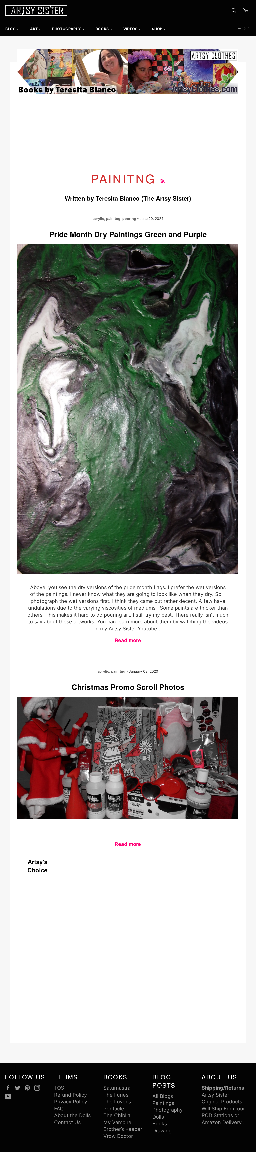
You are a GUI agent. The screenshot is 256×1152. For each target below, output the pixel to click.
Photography (167, 1110)
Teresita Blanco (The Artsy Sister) (143, 198)
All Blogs (162, 1096)
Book (158, 1124)
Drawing (162, 1131)
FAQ (59, 1109)
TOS (59, 1088)
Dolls (158, 1117)
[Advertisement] (128, 133)
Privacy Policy (70, 1102)
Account (244, 28)
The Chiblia (117, 1115)
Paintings (163, 1103)
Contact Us (67, 1122)
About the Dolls (72, 1115)
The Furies (116, 1095)
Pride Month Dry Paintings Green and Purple (128, 234)
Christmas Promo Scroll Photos (128, 686)
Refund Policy (70, 1095)
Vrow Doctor (118, 1136)
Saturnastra (117, 1088)
